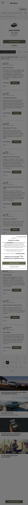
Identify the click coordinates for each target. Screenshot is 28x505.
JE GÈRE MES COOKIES (14, 266)
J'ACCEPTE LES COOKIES (14, 263)
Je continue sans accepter (21, 236)
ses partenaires (10, 242)
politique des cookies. (20, 253)
